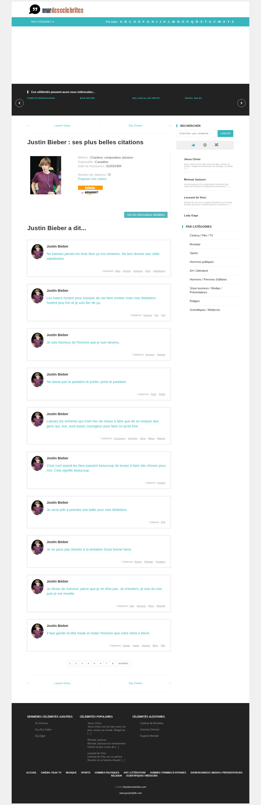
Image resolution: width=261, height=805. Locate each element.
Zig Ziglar (40, 735)
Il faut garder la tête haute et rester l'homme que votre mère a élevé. (98, 633)
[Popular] (193, 145)
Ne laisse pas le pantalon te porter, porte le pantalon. (87, 382)
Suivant (123, 663)
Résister (148, 562)
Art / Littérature (199, 270)
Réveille (161, 606)
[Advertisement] (130, 55)
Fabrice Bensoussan (41, 98)
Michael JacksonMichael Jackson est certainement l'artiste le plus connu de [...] (107, 743)
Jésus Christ (192, 159)
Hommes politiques (202, 261)
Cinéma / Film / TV (201, 235)
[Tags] (216, 145)
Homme (161, 354)
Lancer (225, 133)
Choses (161, 483)
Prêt (163, 522)
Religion (195, 301)
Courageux (120, 438)
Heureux (149, 354)
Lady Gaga (191, 215)
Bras (118, 271)
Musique (195, 244)
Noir (132, 606)
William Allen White (146, 98)
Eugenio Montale (149, 735)
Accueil (31, 772)
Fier (157, 315)
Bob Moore (87, 98)
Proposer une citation (92, 179)
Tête (163, 645)
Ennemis (138, 271)
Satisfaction (159, 271)
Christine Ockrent (149, 729)
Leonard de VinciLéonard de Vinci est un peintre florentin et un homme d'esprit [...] (106, 757)
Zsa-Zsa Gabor (43, 729)
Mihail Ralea (193, 98)
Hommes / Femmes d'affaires (208, 279)
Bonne (138, 562)
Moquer (161, 438)
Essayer (147, 315)
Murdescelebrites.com (134, 787)
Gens (143, 438)
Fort (163, 315)
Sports (194, 253)
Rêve (151, 606)
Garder (126, 645)
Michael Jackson (195, 179)
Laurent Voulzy (62, 125)
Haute (136, 645)
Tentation (160, 562)
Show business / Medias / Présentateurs (216, 772)
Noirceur (141, 606)
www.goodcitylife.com (130, 793)
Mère (155, 645)
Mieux (151, 438)
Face (148, 271)
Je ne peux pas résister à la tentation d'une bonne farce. (89, 549)
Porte (153, 394)
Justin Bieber (57, 246)
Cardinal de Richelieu (151, 723)
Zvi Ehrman (41, 723)
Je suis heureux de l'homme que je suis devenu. (83, 342)
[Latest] (205, 145)
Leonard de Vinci (195, 197)
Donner (127, 271)
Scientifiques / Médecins (205, 309)
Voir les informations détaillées (146, 214)
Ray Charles (135, 125)
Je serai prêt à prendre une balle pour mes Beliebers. (87, 510)
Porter (162, 394)
